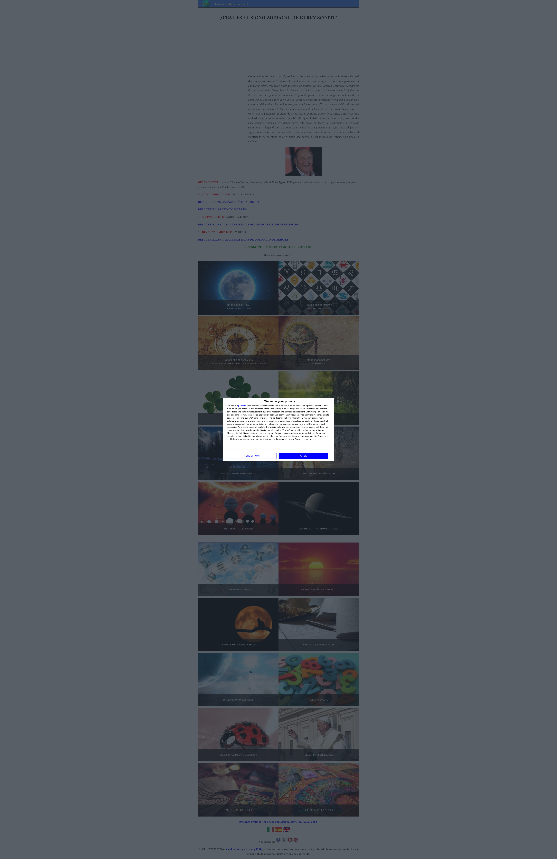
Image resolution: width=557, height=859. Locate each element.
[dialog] (278, 429)
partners (242, 406)
